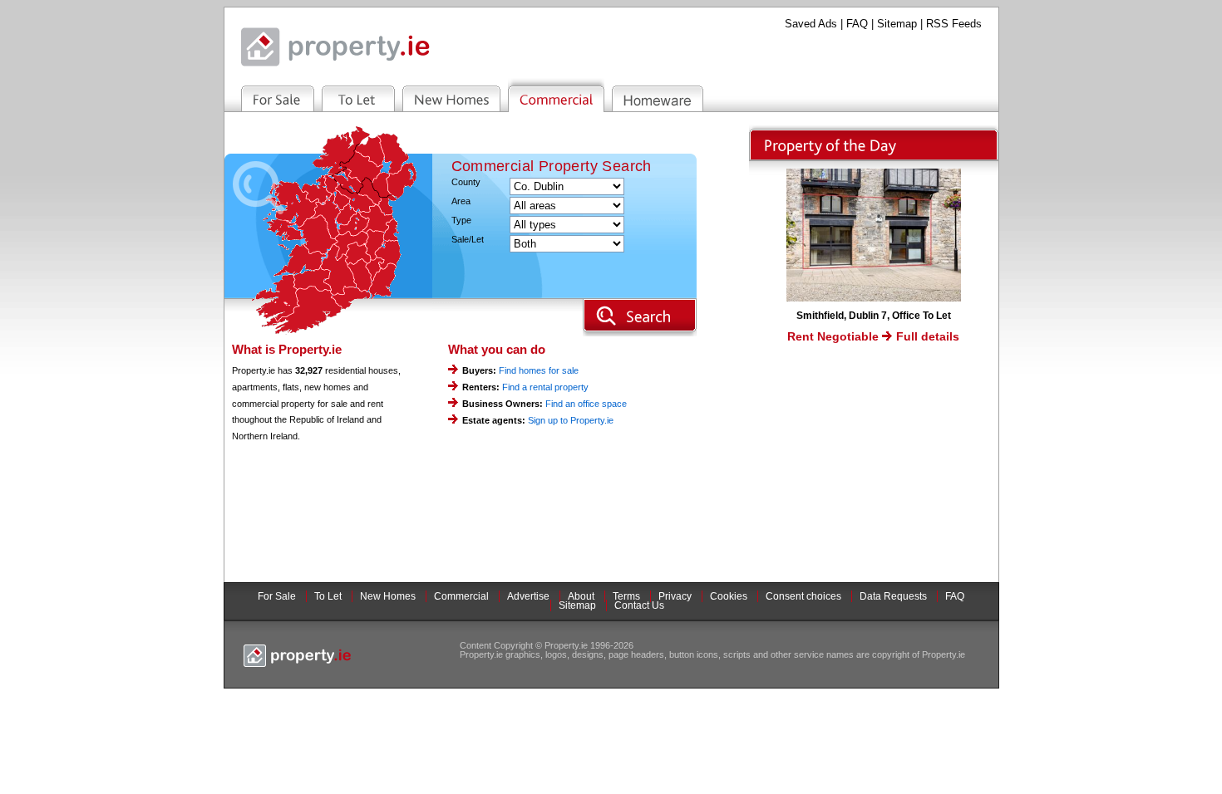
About (581, 596)
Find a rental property (545, 387)
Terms (626, 596)
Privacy (675, 596)
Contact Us (639, 605)
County (465, 182)
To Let (328, 596)
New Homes (388, 596)
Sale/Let (467, 239)
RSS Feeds (954, 23)
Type (461, 220)
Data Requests (893, 596)
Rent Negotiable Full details (873, 336)
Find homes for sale (539, 370)
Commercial (461, 596)
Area (461, 201)
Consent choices (803, 596)
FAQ (857, 23)
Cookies (728, 596)
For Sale (277, 596)
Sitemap (897, 23)
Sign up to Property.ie (570, 420)
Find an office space (586, 404)
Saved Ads (811, 23)
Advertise (528, 596)
